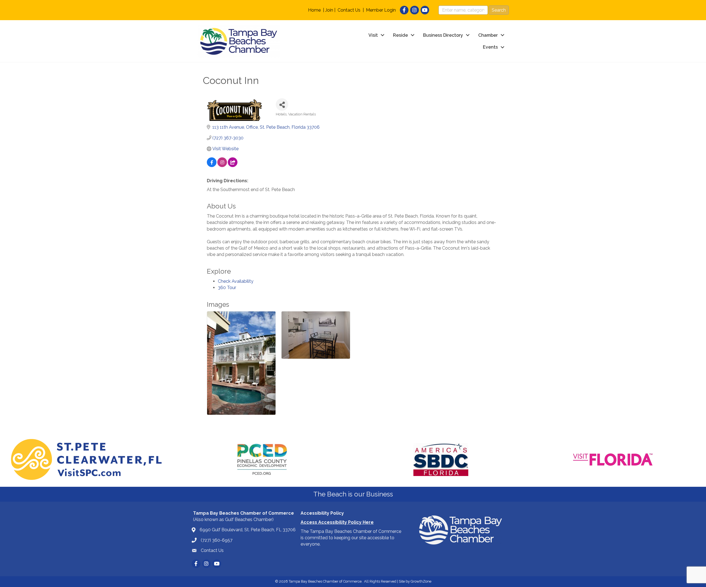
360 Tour (227, 287)
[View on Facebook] (211, 165)
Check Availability (235, 281)
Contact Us (349, 10)
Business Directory (443, 35)
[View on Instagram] (222, 165)
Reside (400, 35)
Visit (373, 35)
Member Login (381, 10)
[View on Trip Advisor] (232, 165)
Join (329, 10)
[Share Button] (282, 104)
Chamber (488, 35)
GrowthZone (421, 581)
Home (314, 10)
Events (490, 47)
